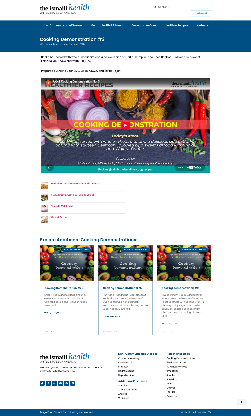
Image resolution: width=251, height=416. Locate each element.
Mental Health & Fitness (107, 25)
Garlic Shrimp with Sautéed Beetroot (72, 195)
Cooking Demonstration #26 (63, 288)
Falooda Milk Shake (62, 206)
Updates (199, 25)
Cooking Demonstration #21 (181, 288)
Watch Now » (52, 313)
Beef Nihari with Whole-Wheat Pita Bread (75, 183)
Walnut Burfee (59, 217)
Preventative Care (143, 25)
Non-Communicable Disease (62, 25)
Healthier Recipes (176, 25)
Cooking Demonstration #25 (122, 288)
